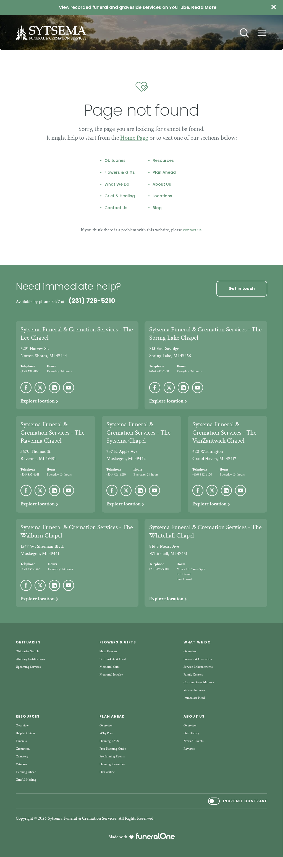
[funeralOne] (155, 836)
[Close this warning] (273, 7)
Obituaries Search (27, 651)
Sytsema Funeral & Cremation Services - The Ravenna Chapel (52, 432)
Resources (163, 160)
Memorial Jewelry (111, 674)
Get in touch (242, 288)
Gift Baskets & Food (112, 659)
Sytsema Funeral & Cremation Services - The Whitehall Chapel (205, 531)
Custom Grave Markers (199, 682)
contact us (192, 230)
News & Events (193, 741)
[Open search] (244, 32)
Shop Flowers (108, 651)
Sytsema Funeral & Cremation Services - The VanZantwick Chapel (224, 432)
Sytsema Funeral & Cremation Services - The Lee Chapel (76, 333)
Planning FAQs (109, 741)
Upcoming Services (28, 667)
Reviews (189, 749)
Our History (191, 733)
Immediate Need (194, 698)
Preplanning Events (112, 756)
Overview (190, 651)
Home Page (134, 138)
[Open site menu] (261, 32)
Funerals (21, 741)
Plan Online (107, 772)
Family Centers (193, 674)
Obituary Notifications (30, 659)
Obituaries (114, 160)
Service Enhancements (198, 667)
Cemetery (22, 756)
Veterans (21, 764)
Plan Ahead (164, 172)
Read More (203, 7)
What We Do (116, 184)
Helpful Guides (25, 733)
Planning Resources (112, 764)
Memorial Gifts (109, 667)
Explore (37, 401)
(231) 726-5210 (92, 300)
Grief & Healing (119, 196)
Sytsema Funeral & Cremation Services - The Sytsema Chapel (138, 432)
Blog (157, 208)
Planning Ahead (26, 772)
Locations (162, 196)
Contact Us (115, 208)
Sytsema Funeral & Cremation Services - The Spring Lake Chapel (205, 333)
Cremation (23, 749)
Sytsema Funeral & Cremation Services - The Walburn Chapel (76, 531)
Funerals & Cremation (198, 659)
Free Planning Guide (112, 749)
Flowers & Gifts (119, 172)
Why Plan (105, 733)
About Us (162, 184)
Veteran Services (194, 690)
